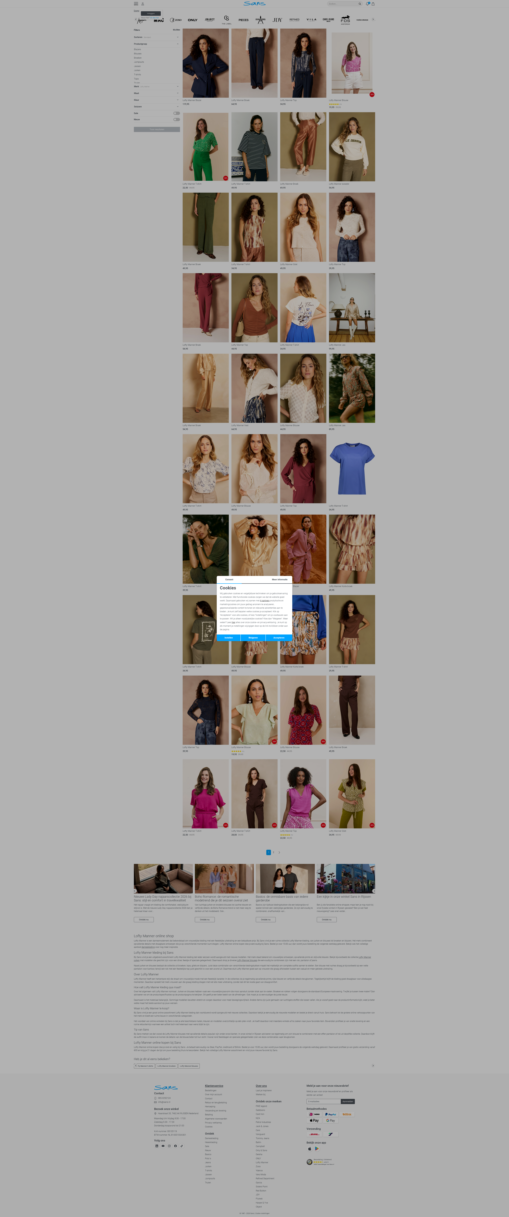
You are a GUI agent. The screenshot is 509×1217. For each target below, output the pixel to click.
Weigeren (253, 637)
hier (233, 622)
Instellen (229, 637)
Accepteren (278, 637)
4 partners (264, 600)
